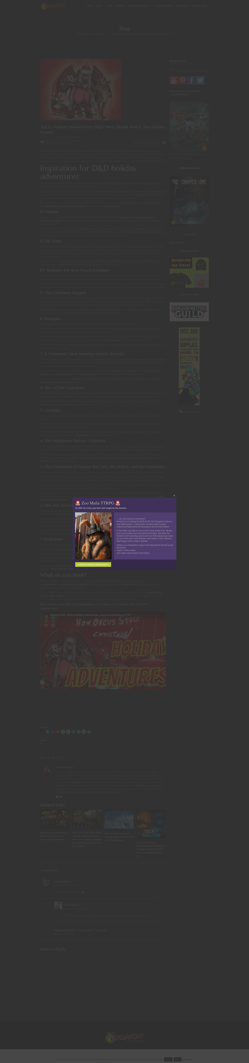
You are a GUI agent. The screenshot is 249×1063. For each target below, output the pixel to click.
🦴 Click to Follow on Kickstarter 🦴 (93, 564)
